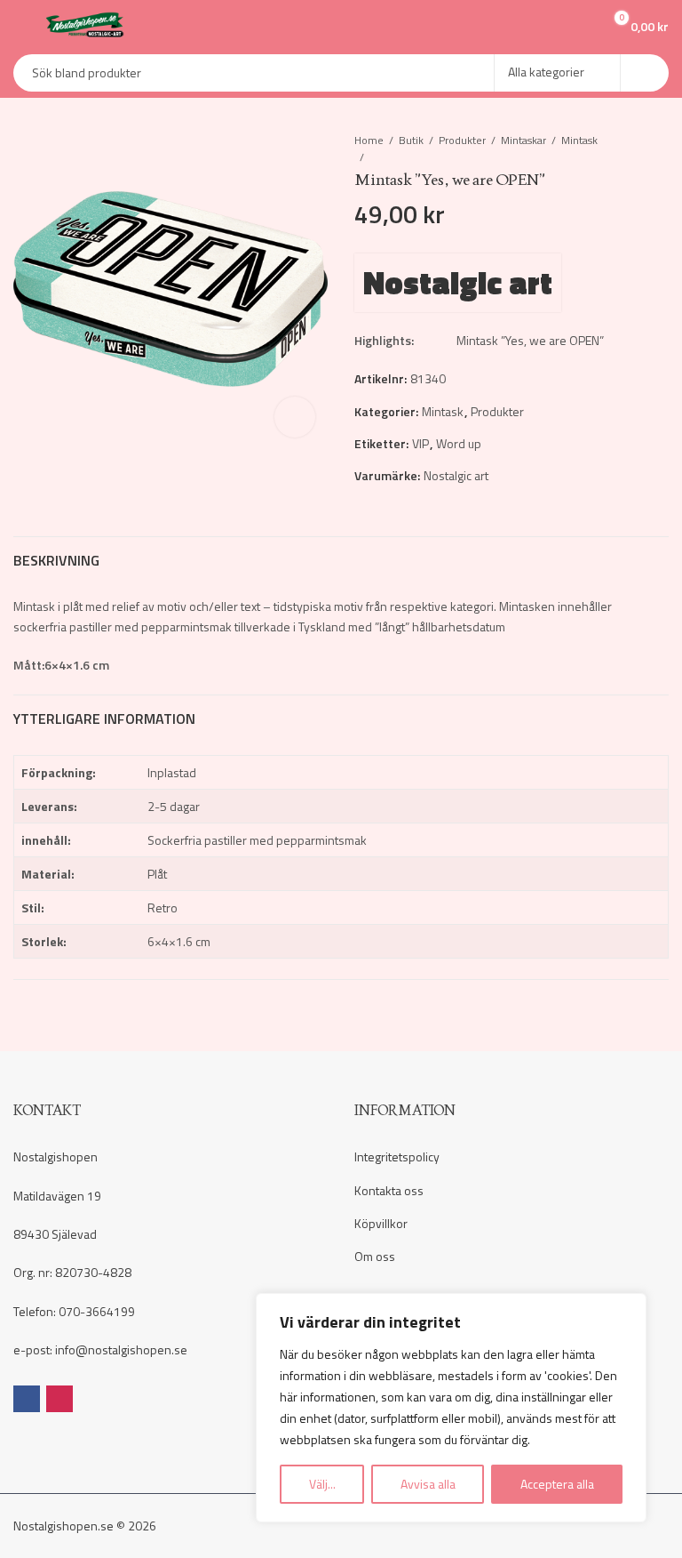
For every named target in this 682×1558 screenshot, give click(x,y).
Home (369, 140)
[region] (451, 1407)
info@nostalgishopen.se (121, 1349)
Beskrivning (56, 560)
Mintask (579, 140)
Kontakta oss (389, 1190)
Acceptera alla (557, 1483)
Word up (458, 443)
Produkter (462, 140)
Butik (411, 140)
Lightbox (294, 417)
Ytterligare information (104, 718)
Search (645, 73)
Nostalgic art (457, 282)
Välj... (322, 1483)
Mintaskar (523, 140)
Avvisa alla (428, 1483)
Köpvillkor (381, 1223)
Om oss (374, 1256)
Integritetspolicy (397, 1156)
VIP (420, 443)
